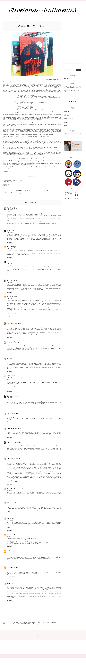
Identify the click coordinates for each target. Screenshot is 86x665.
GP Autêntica (68, 197)
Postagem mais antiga (52, 198)
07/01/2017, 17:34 (10, 298)
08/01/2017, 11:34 (10, 343)
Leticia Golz (12, 396)
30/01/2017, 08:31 (10, 552)
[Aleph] (77, 177)
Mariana (11, 535)
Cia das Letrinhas (69, 194)
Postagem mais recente (12, 198)
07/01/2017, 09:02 (10, 232)
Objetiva (67, 198)
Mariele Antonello (15, 489)
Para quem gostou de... (69, 118)
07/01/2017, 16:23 (10, 263)
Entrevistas (66, 115)
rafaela (10, 519)
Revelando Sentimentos (43, 10)
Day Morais (12, 297)
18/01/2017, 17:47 (10, 443)
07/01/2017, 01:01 (10, 209)
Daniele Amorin (14, 458)
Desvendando (67, 111)
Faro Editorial (68, 196)
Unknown (11, 358)
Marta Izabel (13, 502)
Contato (68, 17)
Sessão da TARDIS (68, 123)
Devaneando (66, 112)
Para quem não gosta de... (70, 119)
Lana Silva (12, 231)
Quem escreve (24, 17)
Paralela (77, 192)
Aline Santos (12, 413)
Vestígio (77, 196)
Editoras (45, 17)
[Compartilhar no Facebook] (22, 193)
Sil (8, 262)
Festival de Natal (67, 116)
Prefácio (9, 273)
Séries (39, 17)
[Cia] (77, 167)
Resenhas (66, 122)
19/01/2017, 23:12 (10, 490)
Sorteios (65, 125)
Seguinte (77, 194)
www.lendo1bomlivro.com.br (14, 313)
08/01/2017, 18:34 (10, 377)
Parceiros (62, 17)
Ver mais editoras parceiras (73, 188)
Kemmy (10, 583)
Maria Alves (12, 281)
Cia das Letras (68, 193)
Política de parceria (53, 17)
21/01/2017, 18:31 (10, 520)
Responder (9, 226)
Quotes (65, 121)
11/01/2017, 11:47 (10, 415)
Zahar (76, 198)
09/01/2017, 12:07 (10, 397)
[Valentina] (68, 186)
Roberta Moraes (14, 428)
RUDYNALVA (12, 208)
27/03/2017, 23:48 (10, 585)
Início (17, 17)
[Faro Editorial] (68, 167)
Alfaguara (67, 192)
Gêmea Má (12, 376)
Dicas (65, 114)
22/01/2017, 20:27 (10, 536)
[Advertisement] (72, 42)
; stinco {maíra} (14, 342)
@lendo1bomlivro (18, 316)
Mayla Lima (12, 567)
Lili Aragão (12, 247)
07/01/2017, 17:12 (10, 282)
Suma (76, 195)
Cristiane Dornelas (15, 323)
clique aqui (75, 200)
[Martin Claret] (77, 186)
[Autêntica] (68, 177)
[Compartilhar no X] (20, 193)
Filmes (34, 17)
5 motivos (66, 110)
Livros (30, 17)
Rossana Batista (14, 442)
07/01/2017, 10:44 (10, 248)
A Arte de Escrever (12, 576)
